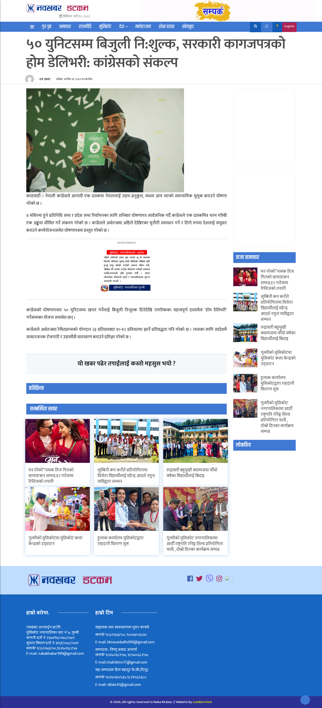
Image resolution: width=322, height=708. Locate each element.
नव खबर (44, 79)
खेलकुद (188, 26)
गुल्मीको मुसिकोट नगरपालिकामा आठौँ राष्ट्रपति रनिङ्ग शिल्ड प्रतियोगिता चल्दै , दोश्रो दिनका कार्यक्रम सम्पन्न (194, 543)
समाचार (65, 26)
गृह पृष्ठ (46, 26)
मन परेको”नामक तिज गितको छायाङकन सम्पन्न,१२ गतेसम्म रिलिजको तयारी (51, 475)
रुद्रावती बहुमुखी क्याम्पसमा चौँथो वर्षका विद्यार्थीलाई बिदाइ (191, 473)
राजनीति (85, 26)
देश (121, 26)
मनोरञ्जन (143, 26)
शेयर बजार (166, 26)
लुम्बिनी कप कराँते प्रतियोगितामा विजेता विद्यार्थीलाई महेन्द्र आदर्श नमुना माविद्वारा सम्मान (126, 475)
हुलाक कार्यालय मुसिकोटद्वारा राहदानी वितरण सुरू (120, 540)
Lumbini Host (202, 702)
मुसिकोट (105, 26)
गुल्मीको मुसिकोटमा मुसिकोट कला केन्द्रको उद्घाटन (55, 540)
